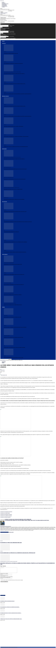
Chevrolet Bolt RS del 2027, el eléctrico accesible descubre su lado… (15, 83)
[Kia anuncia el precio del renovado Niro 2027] (8, 50)
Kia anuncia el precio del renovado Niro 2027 (11, 53)
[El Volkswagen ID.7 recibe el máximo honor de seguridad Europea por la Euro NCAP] (8, 249)
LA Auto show (5, 315)
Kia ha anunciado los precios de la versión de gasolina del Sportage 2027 (17, 552)
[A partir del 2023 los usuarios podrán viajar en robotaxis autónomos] (8, 324)
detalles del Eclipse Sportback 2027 (9, 177)
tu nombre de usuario (11, 16)
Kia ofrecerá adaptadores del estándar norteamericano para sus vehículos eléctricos (18, 221)
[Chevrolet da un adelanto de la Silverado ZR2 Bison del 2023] (8, 334)
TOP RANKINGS (4, 6)
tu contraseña (10, 26)
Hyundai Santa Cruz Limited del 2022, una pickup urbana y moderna (14, 347)
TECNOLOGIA (4, 5)
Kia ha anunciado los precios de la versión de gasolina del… (13, 63)
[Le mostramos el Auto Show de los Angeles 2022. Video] (8, 314)
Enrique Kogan (2, 525)
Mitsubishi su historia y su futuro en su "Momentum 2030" (11, 187)
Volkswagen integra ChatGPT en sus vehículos (11, 231)
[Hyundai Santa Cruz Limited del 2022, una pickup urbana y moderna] (8, 344)
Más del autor (10, 532)
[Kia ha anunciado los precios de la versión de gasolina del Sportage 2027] (5, 550)
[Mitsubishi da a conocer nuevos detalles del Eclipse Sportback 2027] (8, 176)
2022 (4, 345)
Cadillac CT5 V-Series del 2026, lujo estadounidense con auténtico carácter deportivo (17, 93)
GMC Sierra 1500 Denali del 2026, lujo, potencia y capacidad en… (13, 126)
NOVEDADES (4, 4)
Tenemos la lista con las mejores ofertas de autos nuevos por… (14, 274)
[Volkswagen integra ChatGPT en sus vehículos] (8, 229)
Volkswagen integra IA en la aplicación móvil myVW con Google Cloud (15, 211)
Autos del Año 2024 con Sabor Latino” (9, 262)
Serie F (3, 362)
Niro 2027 (5, 51)
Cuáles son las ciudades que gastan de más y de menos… (13, 294)
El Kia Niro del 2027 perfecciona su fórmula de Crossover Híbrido (14, 199)
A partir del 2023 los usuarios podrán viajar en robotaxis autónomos (15, 327)
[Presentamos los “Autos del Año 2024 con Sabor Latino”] (8, 261)
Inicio (1, 360)
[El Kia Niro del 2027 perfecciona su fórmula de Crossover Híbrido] (8, 196)
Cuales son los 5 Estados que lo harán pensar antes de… (13, 304)
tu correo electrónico (11, 31)
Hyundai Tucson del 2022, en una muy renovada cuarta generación (18, 519)
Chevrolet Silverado (7, 335)
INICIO (3, 2)
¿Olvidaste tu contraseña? (3, 12)
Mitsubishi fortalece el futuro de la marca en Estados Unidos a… (14, 73)
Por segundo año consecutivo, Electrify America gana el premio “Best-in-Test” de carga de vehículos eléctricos (27, 520)
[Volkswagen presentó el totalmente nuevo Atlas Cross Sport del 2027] (8, 166)
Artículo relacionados (4, 532)
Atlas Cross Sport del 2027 (7, 167)
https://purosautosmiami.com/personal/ (5, 526)
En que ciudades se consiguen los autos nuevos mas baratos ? (14, 284)
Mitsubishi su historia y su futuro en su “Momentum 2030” (13, 189)
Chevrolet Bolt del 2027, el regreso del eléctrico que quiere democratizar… (16, 146)
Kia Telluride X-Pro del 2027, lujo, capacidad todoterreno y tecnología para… (16, 136)
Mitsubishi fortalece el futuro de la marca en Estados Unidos (8, 561)
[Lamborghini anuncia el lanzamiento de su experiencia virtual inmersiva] (8, 239)
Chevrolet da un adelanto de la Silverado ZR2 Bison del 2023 (13, 337)
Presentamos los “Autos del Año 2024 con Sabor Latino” (13, 264)
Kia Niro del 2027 (6, 197)
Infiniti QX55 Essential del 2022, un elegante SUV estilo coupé (13, 357)
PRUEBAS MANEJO (5, 3)
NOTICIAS (4, 43)
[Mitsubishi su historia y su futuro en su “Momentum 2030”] (8, 186)
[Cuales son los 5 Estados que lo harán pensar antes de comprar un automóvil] (8, 302)
